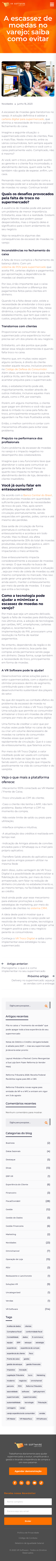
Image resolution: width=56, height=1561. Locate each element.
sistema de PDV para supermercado (24, 267)
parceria (10, 1386)
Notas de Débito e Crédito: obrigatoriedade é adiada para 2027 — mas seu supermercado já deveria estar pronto (28, 1046)
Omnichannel (12, 1251)
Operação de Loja (14, 1259)
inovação (23, 1370)
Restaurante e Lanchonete (19, 1276)
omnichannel (36, 1381)
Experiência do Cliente (17, 1184)
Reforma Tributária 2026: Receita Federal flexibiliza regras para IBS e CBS (26, 1077)
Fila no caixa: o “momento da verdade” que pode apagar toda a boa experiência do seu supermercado (27, 1029)
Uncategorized (13, 1292)
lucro (30, 1375)
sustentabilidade (13, 1402)
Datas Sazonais (13, 1151)
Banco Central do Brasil (37, 495)
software (25, 1392)
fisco (31, 1353)
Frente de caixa (13, 1359)
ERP (18, 1343)
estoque (28, 1343)
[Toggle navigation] (52, 4)
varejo (22, 1408)
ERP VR (9, 1176)
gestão (26, 1359)
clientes (28, 1326)
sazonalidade (12, 1392)
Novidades (7, 104)
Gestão (9, 1209)
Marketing (11, 1234)
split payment (39, 1392)
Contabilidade (12, 1337)
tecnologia (29, 1402)
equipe (10, 1343)
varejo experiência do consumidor (21, 1413)
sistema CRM (39, 908)
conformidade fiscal (34, 1332)
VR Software (12, 1309)
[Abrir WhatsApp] (49, 1554)
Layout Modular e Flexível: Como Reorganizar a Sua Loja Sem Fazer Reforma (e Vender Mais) (28, 1062)
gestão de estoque (14, 1364)
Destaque (10, 1159)
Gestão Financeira (14, 1226)
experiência (11, 1348)
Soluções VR (12, 1284)
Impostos (11, 1370)
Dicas (8, 1168)
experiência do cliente (16, 1353)
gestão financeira (33, 1364)
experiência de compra (30, 1348)
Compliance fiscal (14, 1332)
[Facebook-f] (15, 1483)
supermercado (13, 1397)
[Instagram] (28, 1483)
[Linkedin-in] (21, 1483)
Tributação (42, 1402)
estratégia (40, 1343)
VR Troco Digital (25, 938)
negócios (23, 1381)
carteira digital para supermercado (23, 119)
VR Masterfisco (26, 1419)
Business (10, 1143)
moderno (11, 1381)
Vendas (9, 1301)
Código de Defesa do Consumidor (26, 369)
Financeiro (11, 1193)
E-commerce (37, 1337)
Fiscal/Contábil (13, 1201)
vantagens (11, 1408)
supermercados (29, 1397)
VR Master (11, 1419)
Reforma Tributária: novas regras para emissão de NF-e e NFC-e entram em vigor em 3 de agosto (27, 1091)
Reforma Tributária (34, 1386)
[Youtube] (34, 1483)
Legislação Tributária (15, 1375)
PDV (8, 1267)
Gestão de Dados (14, 1218)
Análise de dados (14, 1326)
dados (25, 1337)
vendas (42, 1413)
